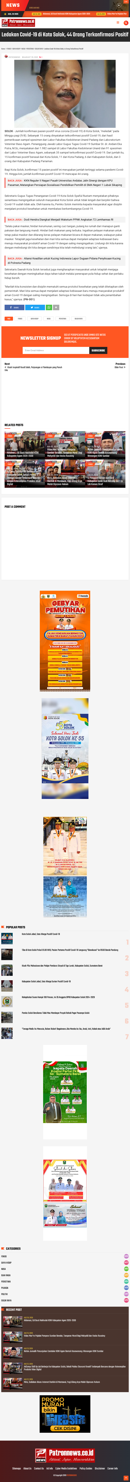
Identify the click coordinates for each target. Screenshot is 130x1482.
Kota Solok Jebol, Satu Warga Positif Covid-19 (41, 934)
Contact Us (39, 1469)
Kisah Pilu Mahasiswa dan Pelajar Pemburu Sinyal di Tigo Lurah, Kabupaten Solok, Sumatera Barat (62, 966)
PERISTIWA (62, 318)
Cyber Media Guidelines (66, 1469)
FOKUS (20, 318)
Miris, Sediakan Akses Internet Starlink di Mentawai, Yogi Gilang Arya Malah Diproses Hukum (64, 481)
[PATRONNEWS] (65, 1462)
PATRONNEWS (72, 1475)
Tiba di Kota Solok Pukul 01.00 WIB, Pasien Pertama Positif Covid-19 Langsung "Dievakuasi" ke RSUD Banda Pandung (70, 950)
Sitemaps (16, 1469)
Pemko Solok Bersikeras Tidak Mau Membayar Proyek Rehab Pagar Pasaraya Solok (55, 1013)
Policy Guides (86, 1469)
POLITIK (4, 1294)
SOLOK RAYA (78, 318)
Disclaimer (100, 1469)
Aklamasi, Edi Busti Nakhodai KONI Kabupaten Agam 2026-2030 (60, 14)
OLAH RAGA (5, 1275)
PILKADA (4, 1288)
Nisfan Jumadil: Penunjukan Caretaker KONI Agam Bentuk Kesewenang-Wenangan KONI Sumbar (105, 453)
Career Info (112, 1469)
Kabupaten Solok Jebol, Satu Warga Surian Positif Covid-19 (46, 982)
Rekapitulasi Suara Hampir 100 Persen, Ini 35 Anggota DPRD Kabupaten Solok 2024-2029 (58, 997)
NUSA (48, 318)
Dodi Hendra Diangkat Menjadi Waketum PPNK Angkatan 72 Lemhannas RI (68, 219)
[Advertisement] (65, 398)
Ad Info (49, 1469)
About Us (27, 1469)
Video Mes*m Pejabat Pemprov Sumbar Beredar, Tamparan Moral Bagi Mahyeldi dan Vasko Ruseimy (64, 453)
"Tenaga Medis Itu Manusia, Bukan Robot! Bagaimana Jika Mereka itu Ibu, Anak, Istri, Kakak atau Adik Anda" (66, 1029)
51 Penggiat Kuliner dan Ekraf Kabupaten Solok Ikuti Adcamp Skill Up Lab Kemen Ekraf (105, 481)
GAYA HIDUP (34, 318)
